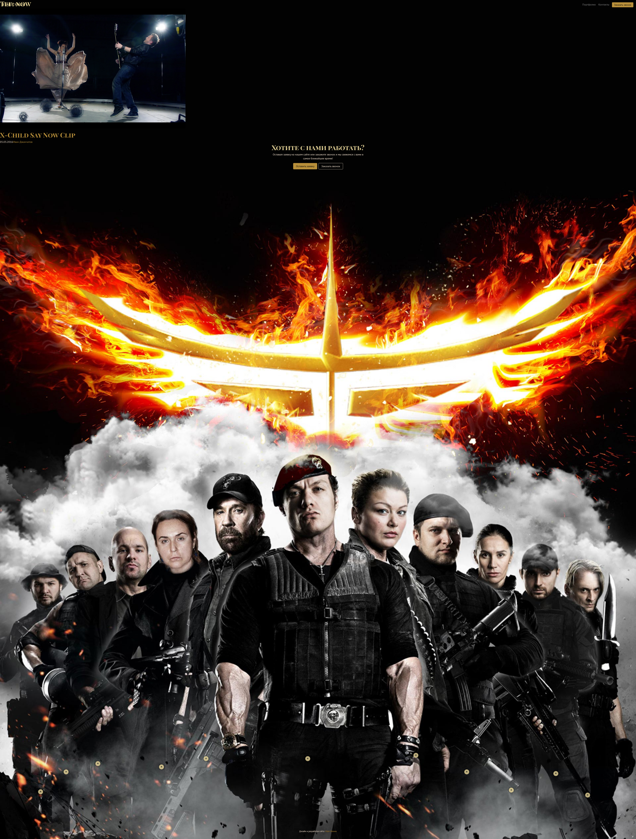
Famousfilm (14, 4)
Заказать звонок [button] (622, 4)
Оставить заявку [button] (305, 166)
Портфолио (589, 4)
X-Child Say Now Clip (37, 134)
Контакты (603, 4)
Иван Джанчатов (22, 141)
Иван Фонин (331, 831)
